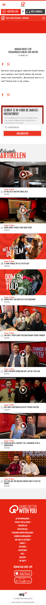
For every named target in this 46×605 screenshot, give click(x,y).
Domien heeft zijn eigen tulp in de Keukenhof (19, 299)
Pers (22, 553)
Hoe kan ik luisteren (22, 539)
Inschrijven (22, 133)
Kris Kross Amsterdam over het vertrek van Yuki (21, 407)
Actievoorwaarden (22, 518)
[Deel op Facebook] (2, 64)
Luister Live (12, 11)
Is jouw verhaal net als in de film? (16, 263)
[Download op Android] (23, 580)
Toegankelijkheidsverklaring (22, 532)
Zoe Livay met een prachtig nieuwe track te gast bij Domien (22, 482)
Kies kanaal (37, 11)
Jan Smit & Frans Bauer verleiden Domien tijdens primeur (24, 335)
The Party (22, 560)
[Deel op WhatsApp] (8, 64)
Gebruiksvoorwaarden (22, 536)
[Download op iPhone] (23, 573)
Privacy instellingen (22, 522)
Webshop (22, 557)
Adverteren (22, 550)
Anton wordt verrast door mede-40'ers (18, 227)
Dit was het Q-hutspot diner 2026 (16, 191)
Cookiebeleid (22, 525)
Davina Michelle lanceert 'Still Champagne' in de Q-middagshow (22, 444)
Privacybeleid (22, 529)
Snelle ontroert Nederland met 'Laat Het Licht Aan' (22, 371)
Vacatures (22, 546)
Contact (22, 543)
